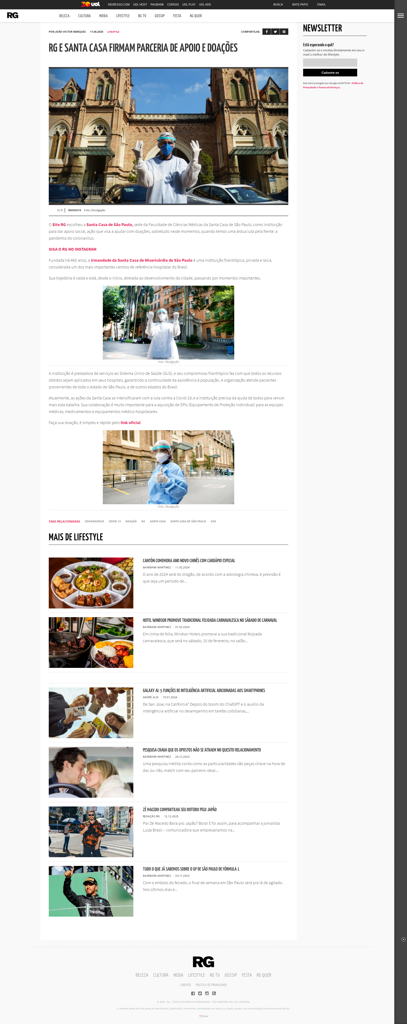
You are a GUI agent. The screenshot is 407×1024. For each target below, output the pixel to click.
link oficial (131, 422)
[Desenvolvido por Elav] (203, 1018)
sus (213, 521)
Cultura (84, 16)
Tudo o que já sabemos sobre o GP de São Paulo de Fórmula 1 (191, 869)
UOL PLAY (189, 4)
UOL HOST (140, 4)
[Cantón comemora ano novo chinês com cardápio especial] (91, 607)
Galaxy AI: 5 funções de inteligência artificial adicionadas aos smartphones (204, 690)
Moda (103, 16)
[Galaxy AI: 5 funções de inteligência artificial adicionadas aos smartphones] (91, 737)
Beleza (64, 16)
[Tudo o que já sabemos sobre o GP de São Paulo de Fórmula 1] (91, 915)
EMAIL (321, 4)
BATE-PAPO (300, 4)
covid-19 (115, 521)
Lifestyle (123, 16)
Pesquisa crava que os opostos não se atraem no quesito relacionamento (202, 750)
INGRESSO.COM (119, 4)
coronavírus (94, 521)
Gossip (160, 16)
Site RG (59, 224)
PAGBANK (157, 4)
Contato (185, 985)
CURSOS (173, 4)
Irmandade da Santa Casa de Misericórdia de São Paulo (141, 260)
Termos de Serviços (329, 87)
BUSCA (278, 4)
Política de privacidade (211, 985)
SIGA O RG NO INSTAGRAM (72, 249)
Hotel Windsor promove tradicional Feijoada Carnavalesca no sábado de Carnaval (210, 620)
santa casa (158, 521)
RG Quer (196, 16)
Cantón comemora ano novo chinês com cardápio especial (189, 560)
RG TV (142, 16)
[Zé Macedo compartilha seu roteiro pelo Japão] (91, 856)
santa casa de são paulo (188, 521)
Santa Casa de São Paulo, (109, 224)
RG (143, 521)
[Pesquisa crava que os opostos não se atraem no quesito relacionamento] (91, 796)
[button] (277, 136)
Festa (177, 16)
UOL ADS (205, 4)
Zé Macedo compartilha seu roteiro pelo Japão (180, 809)
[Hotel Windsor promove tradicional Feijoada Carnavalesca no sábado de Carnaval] (91, 666)
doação (131, 521)
